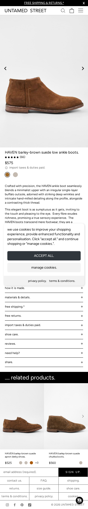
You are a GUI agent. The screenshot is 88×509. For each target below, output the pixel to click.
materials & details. (17, 297)
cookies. (73, 496)
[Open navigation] (80, 10)
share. (9, 362)
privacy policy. (37, 281)
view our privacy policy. (44, 472)
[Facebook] (14, 505)
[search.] (63, 10)
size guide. (44, 488)
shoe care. (12, 334)
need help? (12, 353)
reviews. (10, 343)
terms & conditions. (62, 281)
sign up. (44, 457)
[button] (79, 500)
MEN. (46, 447)
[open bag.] (72, 10)
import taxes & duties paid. (23, 325)
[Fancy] (30, 505)
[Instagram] (7, 505)
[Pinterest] (22, 505)
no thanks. (44, 468)
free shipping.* (15, 306)
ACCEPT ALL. (44, 256)
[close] (79, 378)
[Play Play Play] (44, 81)
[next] (82, 68)
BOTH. (65, 447)
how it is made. (15, 288)
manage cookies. (44, 267)
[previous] (5, 68)
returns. (14, 488)
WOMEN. (25, 447)
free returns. (13, 315)
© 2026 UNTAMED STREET (67, 504)
